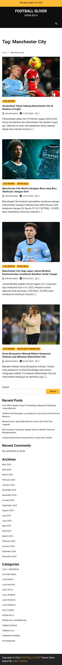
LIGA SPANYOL (9, 605)
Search (5, 387)
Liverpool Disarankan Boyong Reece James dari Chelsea (27, 438)
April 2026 (6, 469)
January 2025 (8, 546)
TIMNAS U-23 (8, 630)
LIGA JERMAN (8, 595)
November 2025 (9, 495)
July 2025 (6, 515)
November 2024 (9, 556)
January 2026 (8, 485)
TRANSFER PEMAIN (11, 635)
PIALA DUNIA (8, 610)
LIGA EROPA (7, 579)
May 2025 (6, 526)
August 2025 (8, 510)
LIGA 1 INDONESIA (10, 569)
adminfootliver (11, 113)
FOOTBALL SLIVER (31, 11)
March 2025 (7, 536)
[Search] (56, 23)
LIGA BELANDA (9, 574)
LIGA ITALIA (7, 590)
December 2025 (9, 490)
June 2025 (7, 521)
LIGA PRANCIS (8, 600)
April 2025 (6, 531)
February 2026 (8, 480)
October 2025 (8, 500)
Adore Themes (20, 661)
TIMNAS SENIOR (9, 625)
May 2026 (6, 464)
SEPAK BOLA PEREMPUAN (28, 349)
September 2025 (9, 505)
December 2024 (9, 551)
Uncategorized (8, 641)
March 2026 (7, 474)
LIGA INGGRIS (9, 101)
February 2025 (8, 541)
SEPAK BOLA (22, 184)
